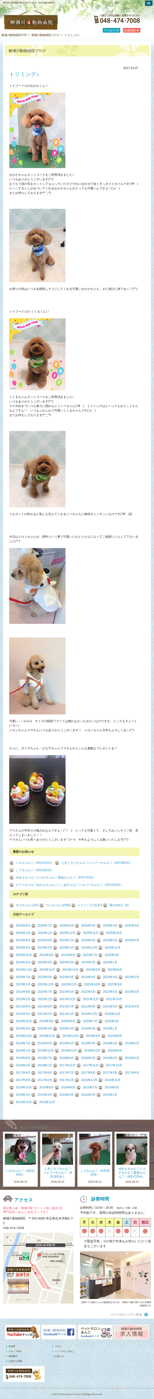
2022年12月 (46, 984)
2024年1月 (110, 962)
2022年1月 (45, 999)
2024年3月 (66, 962)
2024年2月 (88, 962)
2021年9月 (23, 1006)
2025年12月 (67, 932)
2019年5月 (66, 1043)
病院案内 (12, 1356)
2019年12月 (24, 1035)
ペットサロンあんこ (65, 1351)
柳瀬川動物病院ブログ (46, 35)
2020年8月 (68, 1021)
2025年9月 (23, 940)
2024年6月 (112, 955)
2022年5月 (88, 991)
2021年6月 (88, 1006)
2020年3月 (66, 1028)
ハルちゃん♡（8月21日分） (35, 862)
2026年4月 (110, 925)
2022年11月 (69, 984)
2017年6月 (88, 1072)
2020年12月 (89, 1013)
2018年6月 (66, 1058)
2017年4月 (132, 1072)
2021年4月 (132, 1006)
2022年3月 (132, 991)
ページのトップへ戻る (126, 1314)
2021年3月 (23, 1013)
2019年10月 (70, 1035)
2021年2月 (45, 1013)
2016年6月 (112, 1087)
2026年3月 (132, 925)
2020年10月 (24, 1021)
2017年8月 (45, 1072)
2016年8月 (68, 1087)
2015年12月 (24, 1102)
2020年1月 (110, 1028)
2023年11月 (47, 969)
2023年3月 (110, 977)
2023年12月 (24, 969)
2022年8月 (23, 991)
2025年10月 (114, 932)
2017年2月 (45, 1080)
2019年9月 (93, 1035)
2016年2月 (88, 1094)
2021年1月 (66, 1013)
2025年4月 (132, 940)
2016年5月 (23, 1094)
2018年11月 (69, 1050)
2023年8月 (115, 969)
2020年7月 (90, 1021)
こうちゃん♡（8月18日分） (35, 870)
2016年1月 (110, 1094)
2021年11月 (91, 999)
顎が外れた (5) (119, 905)
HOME (11, 1346)
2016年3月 (66, 1094)
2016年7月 (90, 1087)
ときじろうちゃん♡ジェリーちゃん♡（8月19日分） (96, 862)
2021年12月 (67, 999)
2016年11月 (112, 1080)
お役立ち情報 (15, 1361)
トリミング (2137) (90, 905)
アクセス (109, 30)
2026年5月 (88, 925)
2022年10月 (92, 984)
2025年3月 (23, 947)
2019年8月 (115, 1035)
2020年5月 (23, 1028)
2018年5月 (88, 1058)
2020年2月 (88, 1028)
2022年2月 (23, 999)
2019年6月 (45, 1043)
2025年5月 (110, 940)
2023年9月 (93, 969)
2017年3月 (23, 1080)
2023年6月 (45, 977)
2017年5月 (110, 1072)
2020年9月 (46, 1021)
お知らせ (59, 1356)
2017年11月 (91, 1065)
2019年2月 (132, 1043)
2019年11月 (47, 1035)
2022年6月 (66, 991)
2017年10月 (114, 1065)
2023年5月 (66, 977)
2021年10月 (114, 999)
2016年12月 (89, 1080)
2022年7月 (45, 991)
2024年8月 (68, 955)
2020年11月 (112, 1013)
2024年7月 (90, 955)
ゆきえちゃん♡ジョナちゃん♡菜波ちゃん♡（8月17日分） (56, 877)
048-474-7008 (13, 1228)
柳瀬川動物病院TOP (14, 35)
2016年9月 (46, 1087)
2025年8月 (45, 940)
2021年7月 (66, 1006)
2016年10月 (24, 1087)
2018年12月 (46, 1050)
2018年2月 (23, 1065)
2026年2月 (23, 932)
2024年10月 (24, 955)
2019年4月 (88, 1043)
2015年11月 (47, 1102)
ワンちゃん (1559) (58, 905)
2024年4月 (45, 962)
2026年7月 (45, 925)
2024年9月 (46, 955)
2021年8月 (45, 1006)
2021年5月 (110, 1006)
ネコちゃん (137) (27, 905)
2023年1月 (23, 984)
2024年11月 (112, 947)
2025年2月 (45, 947)
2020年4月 (45, 1028)
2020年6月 (112, 1021)
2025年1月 (66, 947)
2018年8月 (23, 1058)
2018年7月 (45, 1058)
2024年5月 (23, 962)
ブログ (58, 1346)
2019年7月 (23, 1043)
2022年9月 (115, 984)
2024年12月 (89, 947)
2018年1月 (45, 1065)
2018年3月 (132, 1058)
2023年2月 (132, 977)
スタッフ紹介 (15, 1351)
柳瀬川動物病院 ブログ (40, 1127)
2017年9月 (23, 1072)
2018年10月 (92, 1050)
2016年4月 (45, 1094)
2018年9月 (115, 1050)
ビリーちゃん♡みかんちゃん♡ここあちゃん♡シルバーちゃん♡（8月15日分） (69, 884)
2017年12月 (67, 1065)
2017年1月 (66, 1080)
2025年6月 (88, 940)
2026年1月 (45, 932)
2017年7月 (66, 1072)
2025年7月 (66, 940)
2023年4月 (88, 977)
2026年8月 (23, 925)
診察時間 (130, 30)
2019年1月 (23, 1050)
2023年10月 (70, 969)
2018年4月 (110, 1058)
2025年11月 (91, 932)
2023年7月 (23, 977)
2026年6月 (66, 925)
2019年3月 (110, 1043)
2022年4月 (110, 991)
